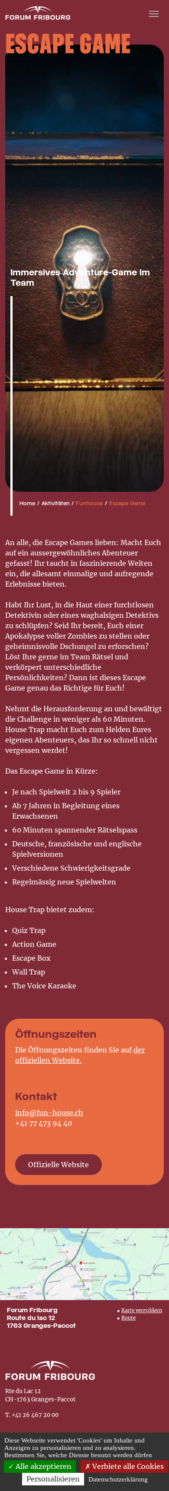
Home (27, 504)
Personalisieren (53, 1479)
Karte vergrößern (141, 1310)
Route (128, 1318)
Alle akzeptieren (43, 1466)
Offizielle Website (58, 1164)
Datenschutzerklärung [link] (118, 1479)
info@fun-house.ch (49, 1112)
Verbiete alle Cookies (127, 1466)
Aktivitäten (56, 504)
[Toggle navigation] (154, 13)
